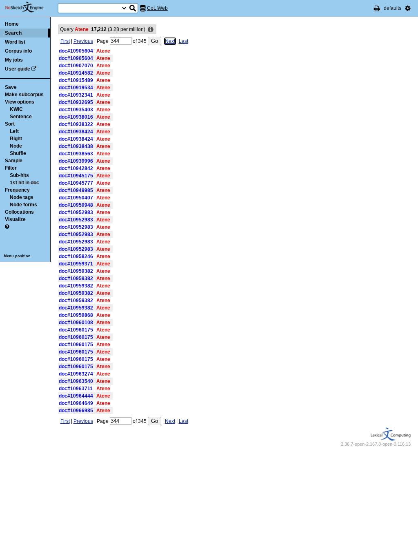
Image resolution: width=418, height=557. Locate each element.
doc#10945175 (76, 176)
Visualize (15, 219)
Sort (10, 124)
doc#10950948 (76, 205)
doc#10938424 (76, 132)
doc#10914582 (76, 73)
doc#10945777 (76, 183)
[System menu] (408, 8)
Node (16, 146)
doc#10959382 (76, 271)
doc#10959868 (76, 315)
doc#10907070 (76, 66)
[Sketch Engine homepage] (30, 7)
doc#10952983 (76, 212)
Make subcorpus (24, 94)
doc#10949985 (76, 190)
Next (170, 41)
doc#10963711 (76, 388)
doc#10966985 (76, 410)
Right (16, 138)
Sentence (21, 116)
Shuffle (18, 153)
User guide (17, 69)
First (65, 41)
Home (12, 24)
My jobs (14, 60)
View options (19, 102)
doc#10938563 (76, 154)
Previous (83, 41)
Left (14, 131)
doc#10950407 (76, 198)
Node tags (21, 197)
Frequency (17, 190)
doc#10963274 (76, 374)
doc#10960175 (76, 330)
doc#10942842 (76, 168)
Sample (13, 161)
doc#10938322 (76, 124)
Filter (11, 168)
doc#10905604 (76, 51)
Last (183, 41)
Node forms (23, 205)
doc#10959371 (76, 264)
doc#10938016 (76, 117)
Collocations (19, 212)
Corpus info (18, 51)
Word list (15, 42)
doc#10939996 (76, 161)
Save (11, 87)
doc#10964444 (76, 396)
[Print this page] (377, 8)
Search (13, 33)
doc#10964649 (76, 403)
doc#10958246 (76, 256)
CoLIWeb (157, 8)
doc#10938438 (76, 146)
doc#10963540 (76, 381)
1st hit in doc (24, 183)
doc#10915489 (76, 80)
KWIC (16, 109)
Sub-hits (19, 175)
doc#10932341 (76, 95)
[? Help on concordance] (7, 227)
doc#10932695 (76, 102)
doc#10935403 (76, 110)
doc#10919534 (76, 88)
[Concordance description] (150, 29)
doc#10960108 (76, 322)
